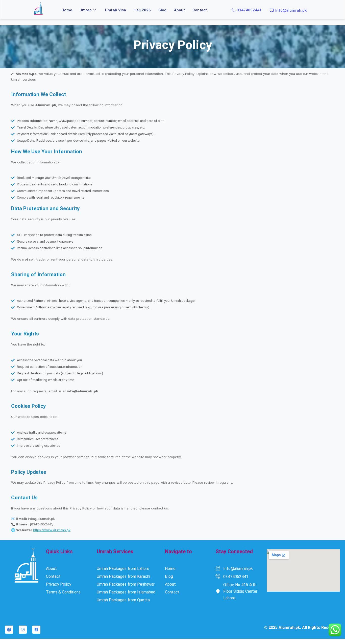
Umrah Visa (115, 10)
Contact (199, 10)
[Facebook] (9, 630)
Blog (162, 10)
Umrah (86, 10)
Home (66, 10)
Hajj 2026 (142, 10)
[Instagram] (23, 630)
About (179, 10)
